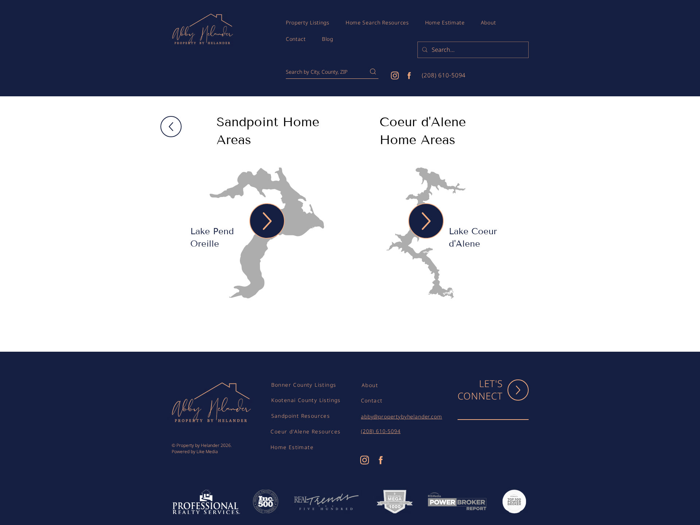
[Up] (171, 126)
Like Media (207, 451)
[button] (307, 22)
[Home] (395, 75)
